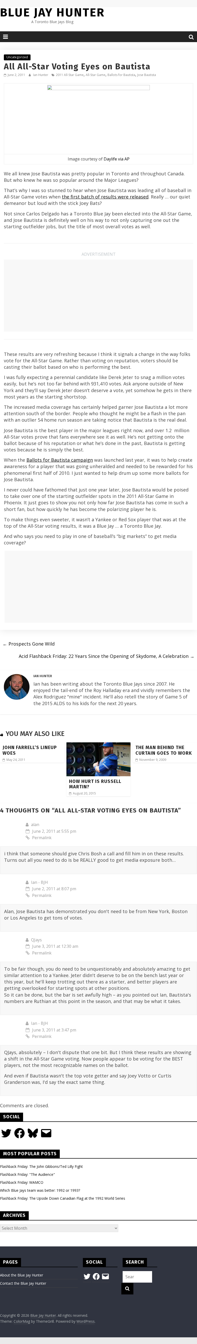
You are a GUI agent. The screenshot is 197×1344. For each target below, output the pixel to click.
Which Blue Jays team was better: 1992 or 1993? (40, 1190)
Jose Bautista (146, 75)
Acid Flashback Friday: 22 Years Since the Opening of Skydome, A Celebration (106, 656)
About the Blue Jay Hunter (21, 1275)
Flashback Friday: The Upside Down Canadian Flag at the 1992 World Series (62, 1198)
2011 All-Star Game (70, 75)
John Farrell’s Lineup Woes (30, 750)
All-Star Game (95, 75)
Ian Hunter (41, 75)
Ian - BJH (39, 882)
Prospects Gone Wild (29, 644)
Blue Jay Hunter (52, 12)
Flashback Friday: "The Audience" (27, 1174)
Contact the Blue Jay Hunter (23, 1283)
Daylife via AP (117, 159)
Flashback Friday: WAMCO (21, 1182)
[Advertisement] (98, 296)
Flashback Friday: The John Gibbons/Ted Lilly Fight (41, 1166)
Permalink (42, 837)
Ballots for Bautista (121, 75)
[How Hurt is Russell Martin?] (98, 745)
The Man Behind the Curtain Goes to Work (163, 750)
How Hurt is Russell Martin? (95, 784)
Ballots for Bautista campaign (59, 460)
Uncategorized (17, 57)
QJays (36, 940)
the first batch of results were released (105, 197)
